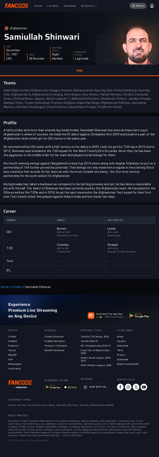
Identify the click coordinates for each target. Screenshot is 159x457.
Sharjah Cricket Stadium (121, 251)
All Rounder (37, 58)
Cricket (17, 287)
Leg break (81, 58)
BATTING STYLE (57, 49)
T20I (9, 248)
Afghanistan (18, 28)
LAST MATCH (115, 220)
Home (5, 287)
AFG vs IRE (63, 248)
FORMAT (11, 220)
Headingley (113, 235)
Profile (10, 123)
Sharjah (112, 244)
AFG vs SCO (63, 232)
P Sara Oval (63, 251)
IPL (8, 270)
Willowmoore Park (67, 235)
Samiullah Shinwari (42, 37)
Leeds (111, 228)
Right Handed (57, 56)
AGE (8, 46)
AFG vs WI (112, 232)
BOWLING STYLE (80, 53)
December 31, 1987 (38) (13, 54)
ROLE (32, 55)
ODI (8, 232)
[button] (79, 71)
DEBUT (61, 220)
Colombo (63, 244)
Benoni (61, 228)
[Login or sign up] (152, 6)
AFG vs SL (113, 248)
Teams (10, 83)
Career (10, 211)
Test (9, 261)
